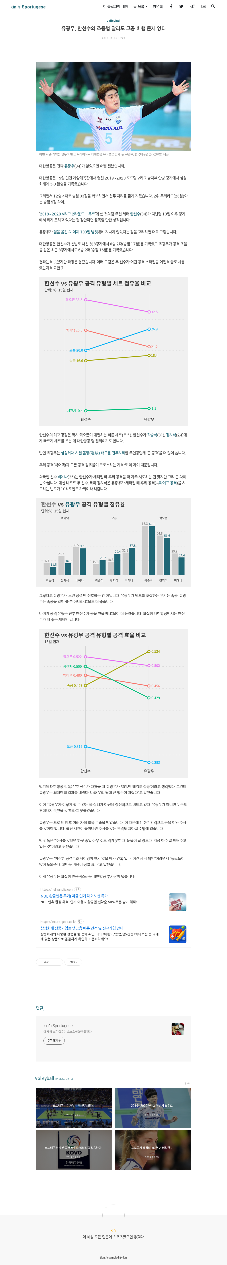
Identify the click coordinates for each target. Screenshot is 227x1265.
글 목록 (138, 6)
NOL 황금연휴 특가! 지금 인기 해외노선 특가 (74, 896)
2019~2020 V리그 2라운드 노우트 (67, 214)
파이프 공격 (168, 482)
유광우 (69, 166)
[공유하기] (52, 962)
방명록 (158, 6)
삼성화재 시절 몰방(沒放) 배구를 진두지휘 (93, 453)
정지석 (171, 435)
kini (125, 1257)
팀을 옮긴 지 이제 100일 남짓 (75, 232)
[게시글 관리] (58, 962)
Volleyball (114, 21)
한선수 (135, 214)
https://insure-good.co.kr (58, 922)
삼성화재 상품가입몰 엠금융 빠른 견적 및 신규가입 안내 (82, 928)
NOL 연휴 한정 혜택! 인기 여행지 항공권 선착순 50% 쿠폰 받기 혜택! (89, 902)
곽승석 (151, 435)
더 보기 (187, 1083)
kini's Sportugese (28, 7)
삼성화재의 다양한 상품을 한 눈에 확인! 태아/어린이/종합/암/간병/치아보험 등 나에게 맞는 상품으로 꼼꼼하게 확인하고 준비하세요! (100, 936)
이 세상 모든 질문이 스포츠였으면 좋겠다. (67, 1032)
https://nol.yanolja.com (57, 889)
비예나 (63, 477)
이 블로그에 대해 (115, 6)
